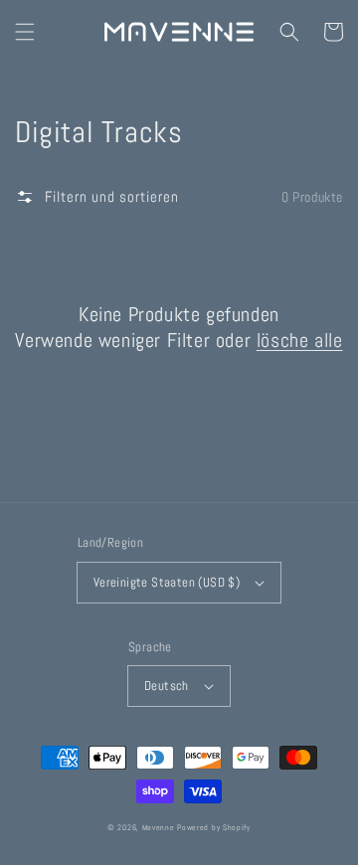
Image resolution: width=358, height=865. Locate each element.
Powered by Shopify (214, 827)
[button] (25, 32)
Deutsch (166, 685)
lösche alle (300, 340)
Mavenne (158, 827)
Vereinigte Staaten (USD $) (166, 582)
